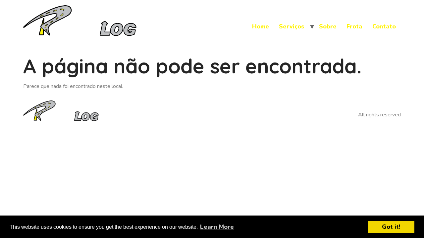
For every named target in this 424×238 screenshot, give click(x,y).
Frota (354, 26)
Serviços (291, 26)
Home (260, 26)
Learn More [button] (217, 227)
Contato (384, 26)
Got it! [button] (391, 227)
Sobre (328, 26)
